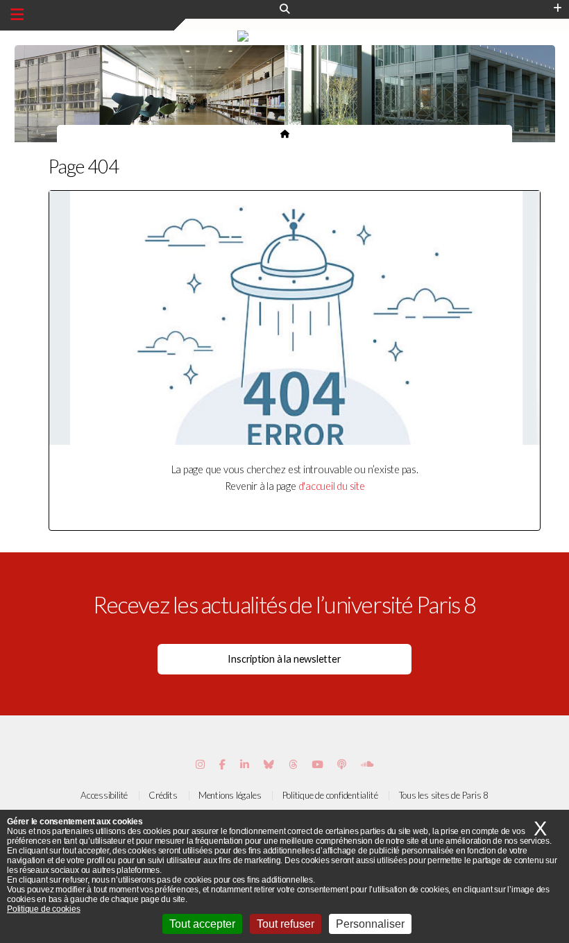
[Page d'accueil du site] (284, 133)
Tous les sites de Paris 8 (444, 795)
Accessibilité (104, 795)
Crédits (162, 795)
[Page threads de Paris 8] (293, 764)
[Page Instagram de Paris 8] (200, 764)
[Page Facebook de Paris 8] (222, 764)
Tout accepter (202, 924)
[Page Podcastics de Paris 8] (341, 764)
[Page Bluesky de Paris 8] (269, 764)
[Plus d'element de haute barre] (557, 8)
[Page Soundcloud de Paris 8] (367, 764)
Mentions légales (229, 795)
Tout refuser (285, 924)
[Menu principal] (17, 14)
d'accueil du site (331, 486)
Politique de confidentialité (330, 795)
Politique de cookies (43, 909)
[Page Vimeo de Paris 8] (244, 764)
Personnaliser (370, 924)
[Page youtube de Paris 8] (317, 764)
